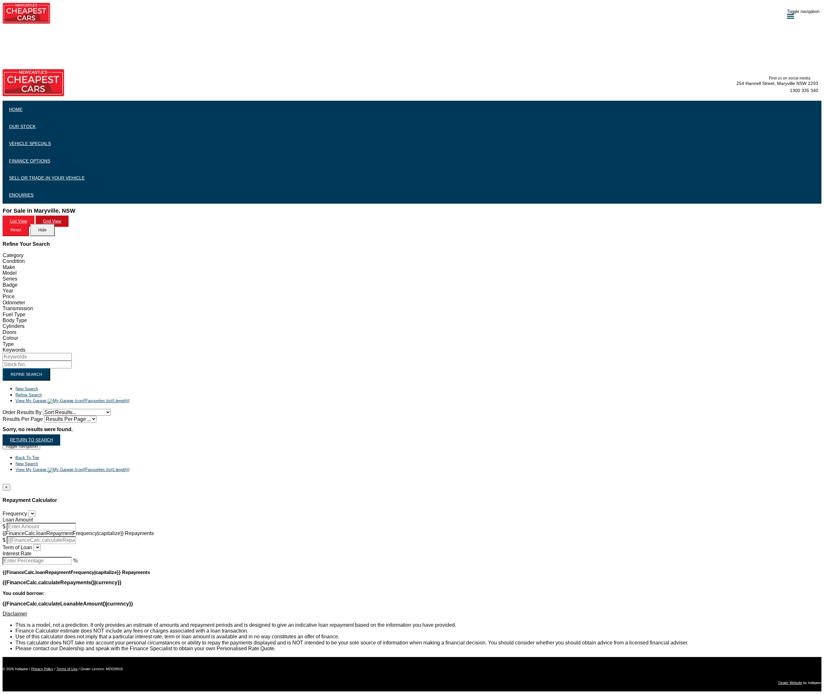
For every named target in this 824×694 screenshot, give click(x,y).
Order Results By (22, 412)
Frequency (15, 513)
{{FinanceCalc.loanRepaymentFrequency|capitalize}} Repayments (78, 533)
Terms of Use (67, 669)
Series (10, 279)
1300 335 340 (804, 90)
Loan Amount (18, 520)
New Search (26, 388)
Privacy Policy (42, 669)
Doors (9, 332)
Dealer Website (790, 683)
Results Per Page (23, 419)
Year (8, 290)
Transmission (18, 308)
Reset (16, 230)
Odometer (14, 302)
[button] (412, 614)
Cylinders (13, 326)
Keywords (14, 350)
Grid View (52, 221)
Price (8, 296)
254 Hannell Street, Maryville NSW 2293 (777, 83)
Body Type (15, 320)
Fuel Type (14, 314)
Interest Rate (17, 553)
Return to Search (31, 440)
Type (8, 344)
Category (13, 255)
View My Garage (72, 400)
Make (9, 267)
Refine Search (26, 374)
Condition (14, 261)
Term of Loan (17, 547)
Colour (10, 338)
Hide (42, 230)
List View (18, 221)
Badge (10, 285)
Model (10, 273)
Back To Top (27, 457)
